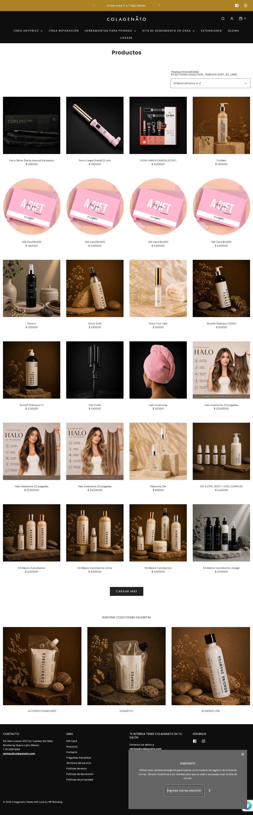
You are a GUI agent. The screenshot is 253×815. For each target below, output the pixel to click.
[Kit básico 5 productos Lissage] (221, 532)
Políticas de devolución (79, 774)
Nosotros (71, 746)
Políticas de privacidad (79, 779)
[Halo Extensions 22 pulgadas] (31, 451)
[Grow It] (31, 288)
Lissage (126, 38)
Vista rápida (32, 146)
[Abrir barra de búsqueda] (223, 18)
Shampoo (126, 711)
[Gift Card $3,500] (158, 207)
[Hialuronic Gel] (158, 451)
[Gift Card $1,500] (31, 207)
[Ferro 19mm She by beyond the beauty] (31, 125)
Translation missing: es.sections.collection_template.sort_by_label (204, 73)
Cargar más (126, 591)
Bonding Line (211, 711)
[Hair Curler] (95, 370)
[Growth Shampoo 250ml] (221, 288)
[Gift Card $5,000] (221, 207)
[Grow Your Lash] (158, 288)
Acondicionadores (42, 711)
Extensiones (211, 31)
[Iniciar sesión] (231, 18)
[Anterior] (93, 5)
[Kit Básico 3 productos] (31, 532)
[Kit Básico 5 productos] (158, 532)
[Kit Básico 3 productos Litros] (95, 532)
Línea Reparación (64, 31)
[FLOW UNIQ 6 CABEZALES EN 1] (158, 125)
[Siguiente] (159, 5)
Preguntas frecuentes (78, 757)
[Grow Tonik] (95, 288)
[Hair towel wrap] (158, 370)
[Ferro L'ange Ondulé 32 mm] (95, 125)
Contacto (71, 752)
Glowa (233, 31)
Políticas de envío (76, 768)
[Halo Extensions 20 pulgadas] (221, 370)
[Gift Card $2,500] (95, 207)
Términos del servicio (78, 763)
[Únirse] (209, 790)
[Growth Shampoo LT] (31, 370)
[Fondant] (221, 125)
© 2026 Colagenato (14, 802)
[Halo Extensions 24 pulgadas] (95, 451)
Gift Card (71, 741)
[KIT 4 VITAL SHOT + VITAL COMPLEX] (221, 451)
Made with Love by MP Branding (44, 802)
